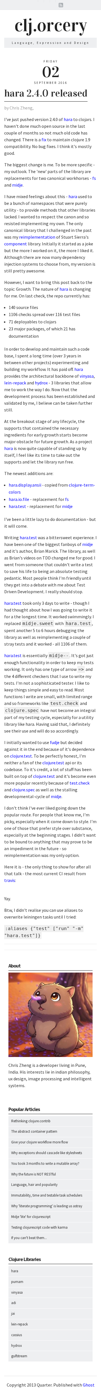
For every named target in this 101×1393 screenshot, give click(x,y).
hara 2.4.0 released (46, 93)
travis (9, 880)
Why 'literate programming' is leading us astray (46, 1206)
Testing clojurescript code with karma (39, 1227)
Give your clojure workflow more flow (39, 1142)
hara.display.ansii (25, 485)
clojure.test (21, 756)
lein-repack (15, 383)
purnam (17, 1281)
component (15, 244)
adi (13, 1302)
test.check (79, 783)
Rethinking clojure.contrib (30, 1121)
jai (13, 1313)
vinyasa (87, 376)
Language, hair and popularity (34, 1184)
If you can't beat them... (29, 1237)
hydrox (41, 383)
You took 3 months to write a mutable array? (45, 1163)
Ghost (89, 1385)
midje (17, 185)
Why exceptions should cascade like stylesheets (46, 1152)
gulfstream (19, 1356)
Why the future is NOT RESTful (33, 1174)
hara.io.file (19, 499)
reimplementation (37, 237)
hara (68, 119)
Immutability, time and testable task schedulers (46, 1195)
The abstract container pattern (34, 1131)
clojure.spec (23, 789)
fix (44, 139)
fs (94, 178)
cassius (16, 1334)
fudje (54, 742)
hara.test (17, 506)
